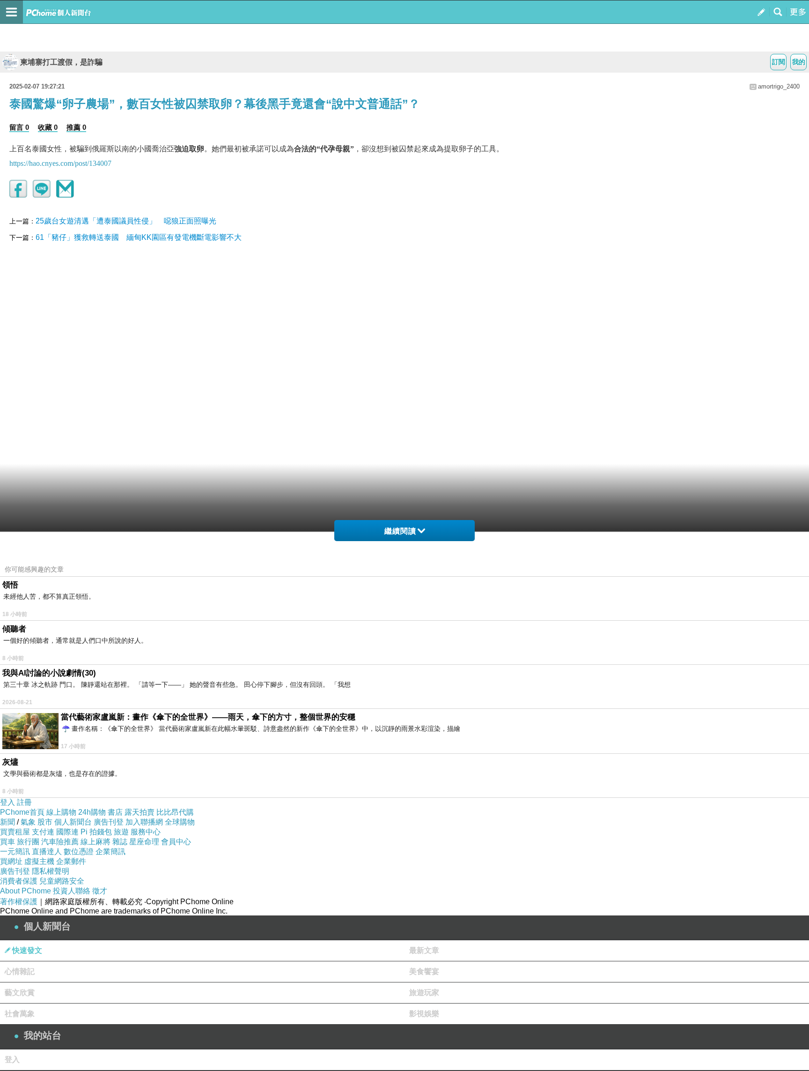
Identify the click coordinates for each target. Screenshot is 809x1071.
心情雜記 (20, 971)
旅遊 (121, 832)
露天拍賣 (139, 812)
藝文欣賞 (20, 993)
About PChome (25, 891)
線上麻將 (95, 842)
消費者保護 (18, 881)
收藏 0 (48, 127)
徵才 (99, 891)
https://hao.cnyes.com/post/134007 (60, 163)
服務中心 (146, 832)
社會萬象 (20, 1014)
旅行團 (28, 842)
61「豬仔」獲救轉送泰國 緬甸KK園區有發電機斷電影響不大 (139, 237)
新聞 (7, 822)
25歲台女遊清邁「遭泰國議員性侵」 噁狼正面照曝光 (126, 221)
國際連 (67, 832)
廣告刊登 (109, 822)
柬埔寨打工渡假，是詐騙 (61, 62)
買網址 (11, 861)
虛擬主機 (39, 861)
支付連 (43, 832)
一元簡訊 (15, 851)
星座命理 (144, 842)
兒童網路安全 (61, 881)
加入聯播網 (144, 822)
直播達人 (47, 851)
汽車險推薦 (60, 842)
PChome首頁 (22, 812)
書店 (115, 812)
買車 (7, 842)
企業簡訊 (110, 851)
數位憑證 (79, 851)
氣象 (28, 822)
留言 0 (19, 127)
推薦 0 (76, 127)
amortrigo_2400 (779, 86)
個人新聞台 (73, 822)
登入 (7, 802)
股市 (44, 822)
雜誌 (119, 842)
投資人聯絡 (71, 891)
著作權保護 (18, 902)
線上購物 (61, 812)
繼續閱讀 (400, 531)
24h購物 (92, 812)
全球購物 (180, 822)
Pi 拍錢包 (96, 832)
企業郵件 (71, 861)
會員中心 (176, 842)
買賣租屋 (15, 832)
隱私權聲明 (50, 871)
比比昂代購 (175, 812)
